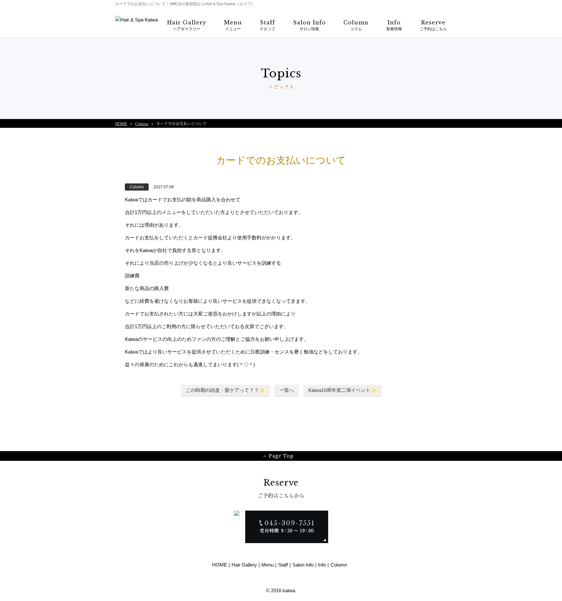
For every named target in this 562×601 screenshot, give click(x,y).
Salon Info (303, 565)
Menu (267, 565)
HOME (121, 123)
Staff (283, 565)
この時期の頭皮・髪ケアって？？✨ (225, 390)
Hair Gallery (244, 565)
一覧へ (286, 390)
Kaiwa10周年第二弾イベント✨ (342, 390)
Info (322, 565)
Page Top (281, 456)
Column (141, 123)
